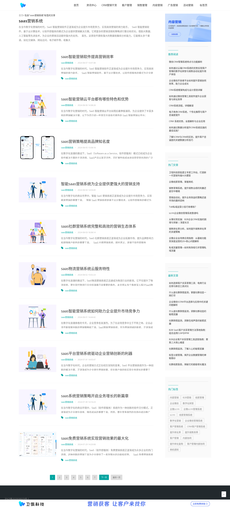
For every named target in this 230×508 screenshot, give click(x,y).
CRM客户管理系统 (196, 426)
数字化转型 (188, 403)
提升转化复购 (176, 443)
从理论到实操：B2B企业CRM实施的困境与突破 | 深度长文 (187, 221)
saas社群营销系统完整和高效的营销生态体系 (98, 226)
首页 (76, 5)
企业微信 (174, 403)
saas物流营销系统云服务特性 (85, 268)
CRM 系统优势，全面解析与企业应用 (187, 121)
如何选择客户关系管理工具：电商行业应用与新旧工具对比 (187, 284)
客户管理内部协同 (196, 443)
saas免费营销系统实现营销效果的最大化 (95, 438)
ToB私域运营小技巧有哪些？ (183, 206)
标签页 (203, 5)
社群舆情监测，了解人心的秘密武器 (186, 348)
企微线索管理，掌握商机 (181, 181)
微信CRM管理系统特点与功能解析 (185, 61)
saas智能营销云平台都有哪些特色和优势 (95, 99)
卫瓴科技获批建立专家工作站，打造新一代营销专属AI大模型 (187, 174)
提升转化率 (175, 432)
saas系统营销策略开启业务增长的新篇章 (95, 395)
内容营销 (158, 5)
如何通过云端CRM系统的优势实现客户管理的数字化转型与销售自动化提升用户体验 (188, 71)
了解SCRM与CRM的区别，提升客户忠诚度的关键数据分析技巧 (187, 138)
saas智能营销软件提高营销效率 (87, 56)
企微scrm (174, 409)
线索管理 (199, 397)
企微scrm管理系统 (193, 409)
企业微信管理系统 (193, 420)
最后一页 (116, 477)
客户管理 (127, 5)
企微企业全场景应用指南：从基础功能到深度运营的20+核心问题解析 (187, 240)
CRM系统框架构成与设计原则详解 (185, 89)
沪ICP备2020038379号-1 (17, 498)
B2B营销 (187, 397)
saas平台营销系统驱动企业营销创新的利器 (96, 353)
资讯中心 (92, 5)
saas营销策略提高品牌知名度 (85, 141)
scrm (172, 414)
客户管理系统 (176, 426)
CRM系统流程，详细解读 (181, 105)
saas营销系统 (67, 62)
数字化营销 (175, 420)
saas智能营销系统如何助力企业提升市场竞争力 (100, 311)
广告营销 (173, 5)
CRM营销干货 (109, 5)
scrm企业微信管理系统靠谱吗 (183, 213)
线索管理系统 (185, 414)
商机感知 (174, 449)
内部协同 (187, 438)
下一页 (104, 477)
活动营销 (188, 5)
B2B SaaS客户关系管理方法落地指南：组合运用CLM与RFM (188, 331)
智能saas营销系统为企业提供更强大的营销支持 (100, 183)
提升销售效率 (191, 432)
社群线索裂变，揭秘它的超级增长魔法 (187, 364)
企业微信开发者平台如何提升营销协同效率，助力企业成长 (187, 82)
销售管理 (142, 5)
